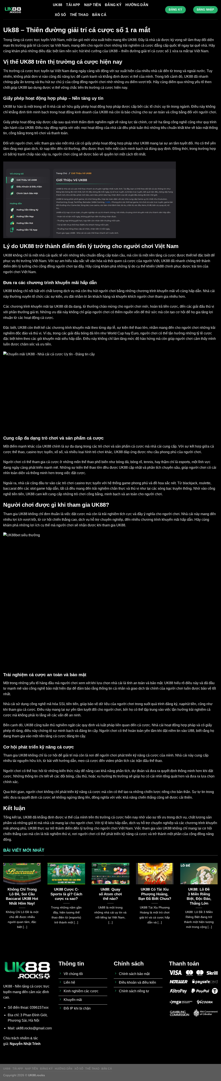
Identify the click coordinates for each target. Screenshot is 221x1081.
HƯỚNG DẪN (136, 5)
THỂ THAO (79, 15)
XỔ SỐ (60, 15)
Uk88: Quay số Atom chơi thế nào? (110, 894)
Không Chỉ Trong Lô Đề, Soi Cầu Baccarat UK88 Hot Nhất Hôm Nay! (22, 896)
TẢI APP (73, 5)
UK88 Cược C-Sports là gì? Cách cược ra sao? (66, 894)
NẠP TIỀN (92, 5)
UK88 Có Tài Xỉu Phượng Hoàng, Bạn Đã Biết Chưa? (154, 894)
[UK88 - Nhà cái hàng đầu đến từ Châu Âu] (24, 9)
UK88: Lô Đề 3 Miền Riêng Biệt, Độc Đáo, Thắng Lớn (199, 896)
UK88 (57, 5)
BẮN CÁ (99, 15)
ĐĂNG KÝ (113, 5)
